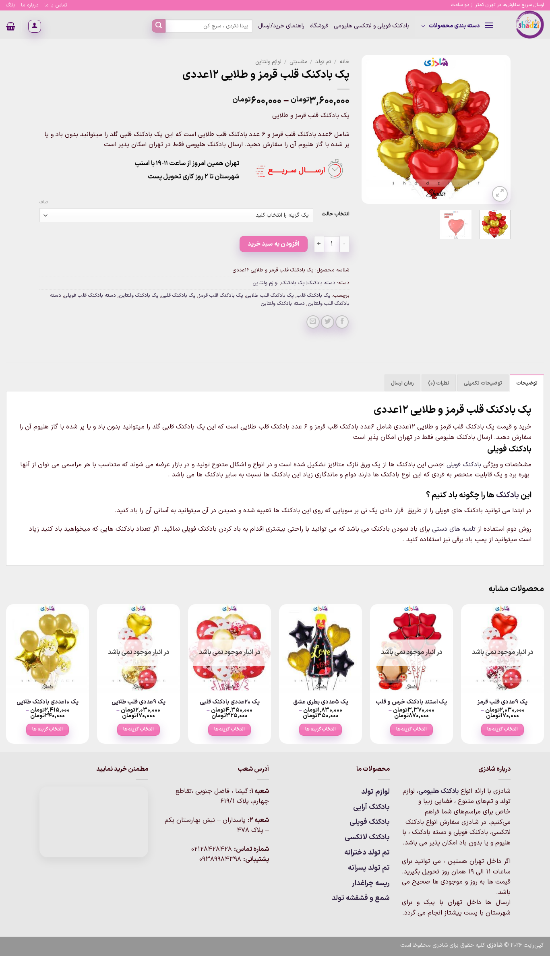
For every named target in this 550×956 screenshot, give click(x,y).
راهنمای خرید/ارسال (281, 26)
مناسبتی (298, 62)
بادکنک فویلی (464, 465)
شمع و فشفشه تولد (361, 898)
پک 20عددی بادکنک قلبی (230, 702)
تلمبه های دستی (454, 529)
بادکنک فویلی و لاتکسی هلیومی (371, 26)
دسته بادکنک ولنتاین (283, 303)
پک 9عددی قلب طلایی (138, 702)
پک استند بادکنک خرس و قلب (411, 702)
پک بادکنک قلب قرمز (220, 295)
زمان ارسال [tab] (402, 383)
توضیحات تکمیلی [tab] (483, 383)
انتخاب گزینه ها (502, 729)
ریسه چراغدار (371, 883)
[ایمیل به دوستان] (313, 322)
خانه (344, 62)
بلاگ (10, 5)
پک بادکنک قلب (314, 295)
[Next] (369, 129)
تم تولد (323, 62)
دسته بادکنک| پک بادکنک (308, 283)
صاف (43, 202)
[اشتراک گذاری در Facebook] (342, 322)
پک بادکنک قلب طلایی (270, 295)
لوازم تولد (375, 791)
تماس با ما (55, 5)
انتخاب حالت (335, 214)
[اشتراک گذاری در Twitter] (327, 322)
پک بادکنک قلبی (178, 295)
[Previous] (497, 129)
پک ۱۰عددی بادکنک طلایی (48, 702)
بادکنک (507, 495)
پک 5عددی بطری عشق (320, 702)
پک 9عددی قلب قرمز (502, 702)
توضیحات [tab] (527, 383)
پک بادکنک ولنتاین (139, 295)
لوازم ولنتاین (268, 62)
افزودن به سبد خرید (274, 244)
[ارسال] (158, 26)
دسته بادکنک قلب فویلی (90, 295)
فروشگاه (319, 26)
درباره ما (30, 5)
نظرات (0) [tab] (438, 383)
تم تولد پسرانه (369, 868)
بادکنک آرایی (371, 807)
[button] (457, 26)
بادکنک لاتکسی (367, 837)
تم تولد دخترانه (367, 852)
